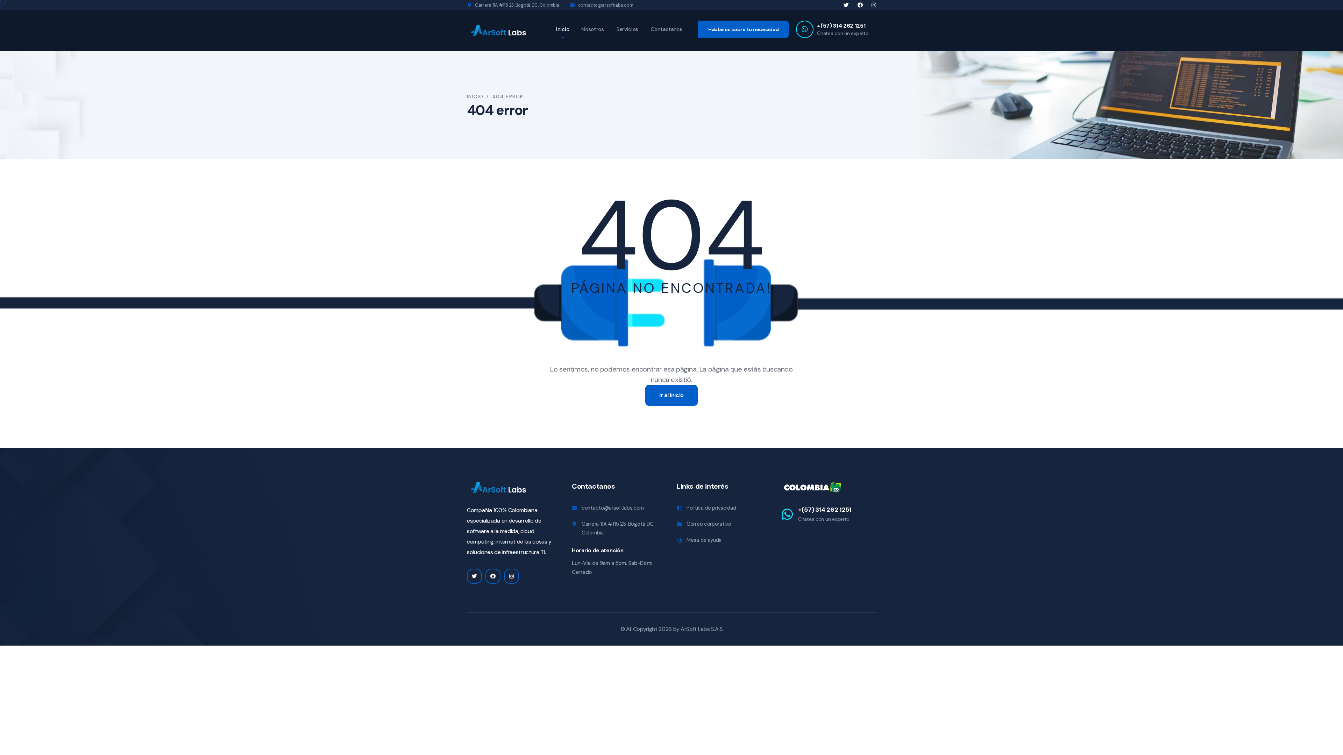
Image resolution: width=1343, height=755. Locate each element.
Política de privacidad (711, 507)
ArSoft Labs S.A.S (702, 629)
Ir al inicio (671, 395)
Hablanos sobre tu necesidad (743, 29)
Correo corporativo (709, 523)
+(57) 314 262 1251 (841, 25)
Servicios (627, 29)
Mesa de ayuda (704, 540)
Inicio (562, 29)
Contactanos (666, 29)
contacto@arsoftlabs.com (605, 5)
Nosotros (592, 29)
